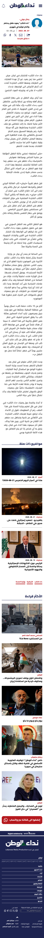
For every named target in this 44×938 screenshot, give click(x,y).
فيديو (40, 901)
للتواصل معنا (25, 927)
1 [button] (22, 65)
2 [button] (20, 65)
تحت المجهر (38, 870)
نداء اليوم (34, 861)
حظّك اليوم (38, 894)
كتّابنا (40, 866)
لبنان (40, 858)
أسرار (24, 861)
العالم (40, 880)
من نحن (40, 921)
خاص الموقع (5, 861)
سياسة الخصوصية (37, 927)
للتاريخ (39, 898)
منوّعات (39, 891)
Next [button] (4, 57)
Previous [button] (41, 57)
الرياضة (39, 887)
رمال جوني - (24, 19)
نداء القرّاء (12, 861)
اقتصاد (39, 877)
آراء (41, 873)
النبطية (30, 582)
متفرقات (19, 861)
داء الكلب (38, 582)
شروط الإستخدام (37, 924)
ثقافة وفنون (37, 884)
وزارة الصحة (20, 582)
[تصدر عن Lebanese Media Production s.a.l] (22, 842)
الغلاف (40, 861)
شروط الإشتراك (25, 924)
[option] (22, 56)
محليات (39, 15)
